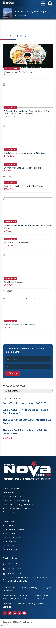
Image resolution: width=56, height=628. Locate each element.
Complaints (8, 607)
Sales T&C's (21, 604)
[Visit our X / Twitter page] (19, 613)
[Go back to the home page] (8, 3)
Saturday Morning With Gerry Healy (33, 11)
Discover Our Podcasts (14, 496)
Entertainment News (13, 529)
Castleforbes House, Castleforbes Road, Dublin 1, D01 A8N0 (28, 579)
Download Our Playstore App (18, 504)
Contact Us (8, 512)
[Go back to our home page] (27, 470)
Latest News (9, 521)
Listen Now (21, 15)
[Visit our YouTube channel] (24, 613)
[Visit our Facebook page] (5, 613)
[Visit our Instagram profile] (10, 613)
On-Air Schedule (11, 488)
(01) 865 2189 (14, 568)
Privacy (31, 604)
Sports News (9, 533)
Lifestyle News (10, 545)
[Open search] (50, 3)
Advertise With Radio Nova (16, 508)
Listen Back (9, 492)
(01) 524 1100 (14, 563)
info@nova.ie (14, 573)
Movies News (9, 541)
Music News (9, 525)
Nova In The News (12, 537)
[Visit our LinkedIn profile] (15, 613)
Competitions (10, 549)
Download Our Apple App (16, 500)
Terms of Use (9, 604)
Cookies (40, 604)
